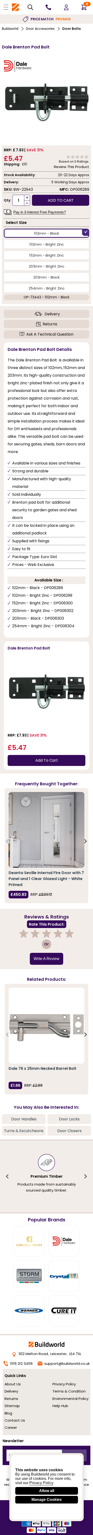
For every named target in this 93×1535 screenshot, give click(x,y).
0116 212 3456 (21, 1363)
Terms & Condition (69, 1391)
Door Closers (69, 1131)
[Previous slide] (7, 841)
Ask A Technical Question (49, 334)
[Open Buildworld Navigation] (6, 7)
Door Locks (69, 1119)
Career (11, 1427)
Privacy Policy (64, 1384)
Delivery (52, 314)
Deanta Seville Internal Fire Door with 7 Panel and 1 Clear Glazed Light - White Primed (46, 878)
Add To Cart (46, 760)
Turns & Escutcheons (23, 1131)
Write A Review (46, 959)
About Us (13, 1384)
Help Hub (60, 1405)
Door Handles (23, 1119)
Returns (50, 324)
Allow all (46, 1491)
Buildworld (10, 28)
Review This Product (71, 166)
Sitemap (12, 1405)
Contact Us (15, 1420)
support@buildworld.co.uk (67, 1363)
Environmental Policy (70, 1398)
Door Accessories (40, 28)
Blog (8, 1413)
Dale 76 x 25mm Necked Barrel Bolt (42, 1068)
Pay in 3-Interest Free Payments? (39, 212)
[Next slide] (85, 841)
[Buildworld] (15, 7)
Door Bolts (71, 28)
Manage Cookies (46, 1500)
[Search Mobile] (30, 7)
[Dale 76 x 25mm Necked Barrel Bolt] (46, 1026)
